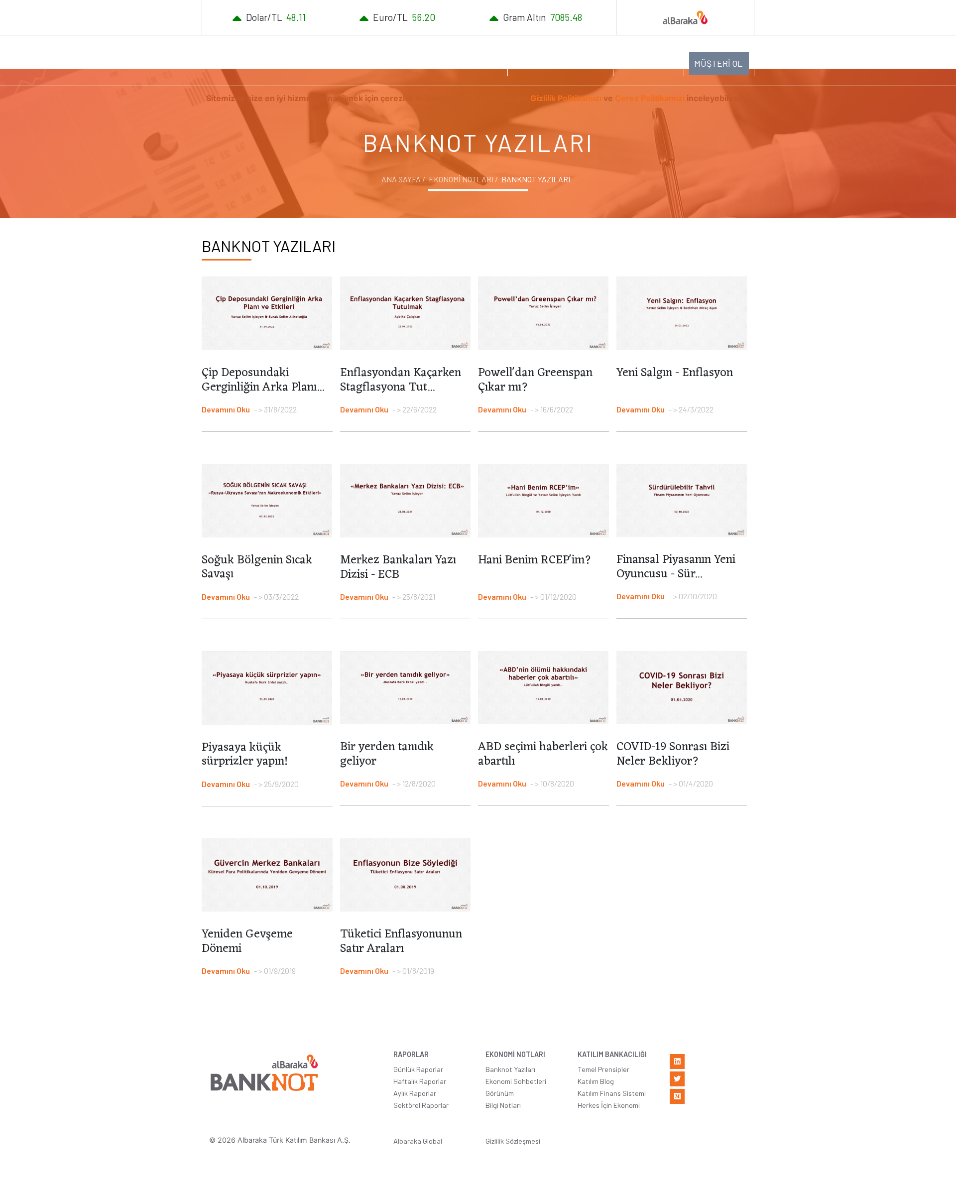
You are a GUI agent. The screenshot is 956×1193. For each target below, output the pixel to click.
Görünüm (499, 1093)
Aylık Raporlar (414, 1093)
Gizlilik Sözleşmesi (512, 1141)
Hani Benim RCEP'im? (535, 560)
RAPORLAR (377, 62)
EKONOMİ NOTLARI (455, 62)
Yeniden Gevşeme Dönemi (247, 941)
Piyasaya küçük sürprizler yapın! (245, 755)
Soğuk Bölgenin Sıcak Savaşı (257, 567)
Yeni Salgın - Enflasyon (674, 373)
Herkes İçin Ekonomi (609, 1105)
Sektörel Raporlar (421, 1105)
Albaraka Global (417, 1141)
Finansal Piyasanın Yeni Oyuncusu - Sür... (675, 567)
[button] (648, 62)
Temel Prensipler (603, 1069)
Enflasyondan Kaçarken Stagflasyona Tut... (400, 380)
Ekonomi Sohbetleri (515, 1081)
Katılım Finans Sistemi (612, 1093)
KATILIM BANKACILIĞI (555, 62)
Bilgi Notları (503, 1105)
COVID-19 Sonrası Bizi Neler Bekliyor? (672, 754)
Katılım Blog (596, 1081)
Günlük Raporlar (418, 1069)
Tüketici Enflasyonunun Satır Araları (401, 941)
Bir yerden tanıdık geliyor (387, 754)
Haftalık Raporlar (419, 1081)
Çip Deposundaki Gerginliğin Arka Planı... (263, 380)
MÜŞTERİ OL (718, 63)
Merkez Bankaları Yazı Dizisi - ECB (398, 567)
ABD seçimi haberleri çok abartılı (543, 754)
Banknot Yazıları (510, 1069)
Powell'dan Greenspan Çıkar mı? (535, 380)
